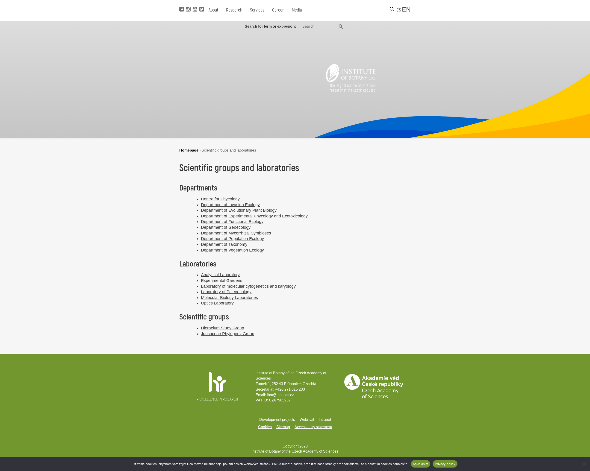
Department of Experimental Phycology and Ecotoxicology (254, 216)
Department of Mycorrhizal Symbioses (236, 233)
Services (257, 10)
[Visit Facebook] (181, 2)
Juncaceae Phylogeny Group (227, 333)
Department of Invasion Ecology (230, 204)
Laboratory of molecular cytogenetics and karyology (248, 286)
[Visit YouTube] (194, 2)
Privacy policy (445, 464)
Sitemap (283, 427)
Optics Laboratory (217, 303)
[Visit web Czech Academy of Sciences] (373, 397)
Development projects (277, 419)
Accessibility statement (313, 427)
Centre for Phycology (220, 199)
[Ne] (584, 464)
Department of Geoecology (226, 227)
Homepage (188, 150)
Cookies (265, 427)
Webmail (307, 419)
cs (399, 10)
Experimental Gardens (221, 280)
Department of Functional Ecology (232, 221)
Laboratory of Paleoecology (226, 292)
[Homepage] (350, 80)
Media (297, 10)
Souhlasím (420, 464)
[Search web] (392, 9)
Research (234, 10)
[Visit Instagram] (188, 2)
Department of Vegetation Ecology (232, 250)
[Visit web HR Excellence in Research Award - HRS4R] (216, 399)
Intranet (325, 419)
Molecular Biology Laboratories (229, 297)
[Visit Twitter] (201, 2)
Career (278, 10)
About (213, 10)
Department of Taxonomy (224, 244)
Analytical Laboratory (220, 274)
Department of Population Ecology (232, 238)
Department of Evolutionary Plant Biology (239, 210)
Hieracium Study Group (222, 328)
